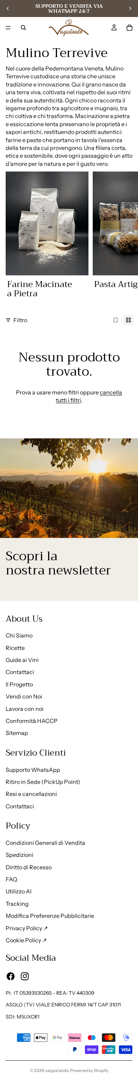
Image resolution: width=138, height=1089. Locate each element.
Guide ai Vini (22, 659)
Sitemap (17, 732)
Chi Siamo (19, 635)
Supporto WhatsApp (33, 769)
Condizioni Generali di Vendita (45, 842)
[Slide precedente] (8, 8)
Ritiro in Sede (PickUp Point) (43, 781)
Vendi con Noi (24, 696)
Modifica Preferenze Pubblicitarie (50, 915)
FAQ (11, 879)
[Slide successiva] (130, 8)
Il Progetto (19, 684)
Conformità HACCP (32, 720)
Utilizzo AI (18, 891)
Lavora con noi (25, 708)
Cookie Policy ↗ (26, 940)
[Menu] (8, 27)
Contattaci (20, 671)
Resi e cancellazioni (31, 793)
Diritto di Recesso (29, 867)
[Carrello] (129, 27)
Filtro (20, 320)
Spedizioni (19, 854)
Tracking (17, 903)
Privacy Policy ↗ (27, 928)
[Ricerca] (23, 27)
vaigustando (56, 1070)
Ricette (15, 647)
